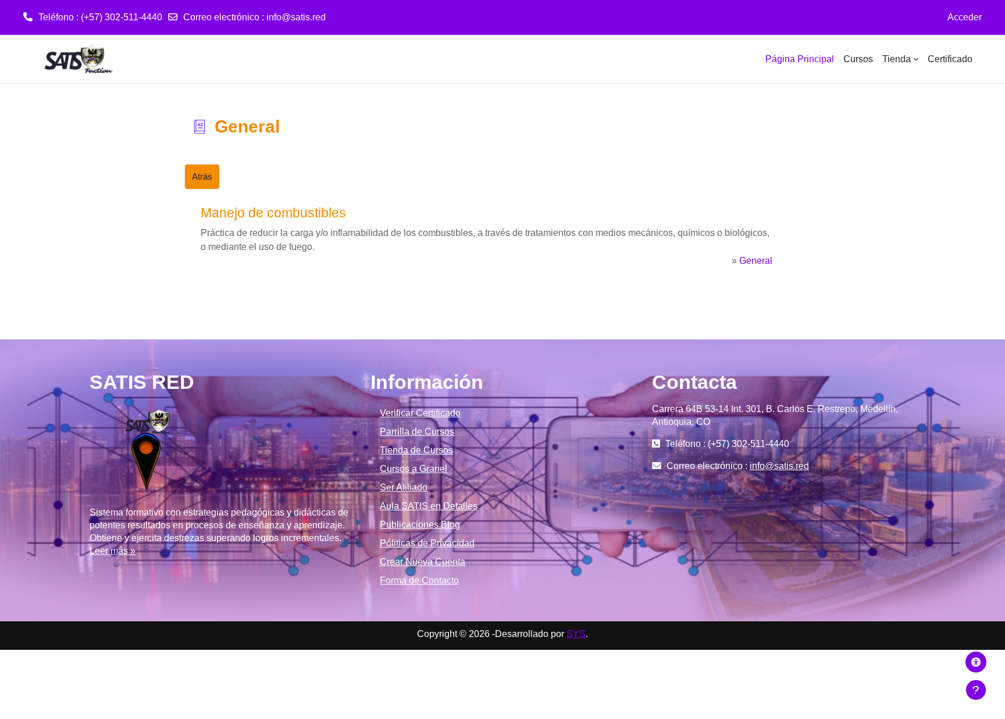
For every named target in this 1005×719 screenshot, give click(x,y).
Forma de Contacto (419, 580)
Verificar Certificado (420, 413)
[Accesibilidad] (975, 662)
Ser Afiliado (403, 487)
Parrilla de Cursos (417, 432)
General (755, 261)
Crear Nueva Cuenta (422, 562)
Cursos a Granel (413, 469)
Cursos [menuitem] (858, 59)
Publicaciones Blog (420, 525)
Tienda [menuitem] (896, 59)
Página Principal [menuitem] (799, 59)
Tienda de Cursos (416, 450)
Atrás (202, 176)
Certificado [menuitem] (950, 59)
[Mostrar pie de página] (975, 689)
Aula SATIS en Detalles (428, 506)
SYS (576, 634)
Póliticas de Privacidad (427, 543)
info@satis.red (296, 17)
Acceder (964, 17)
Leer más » (113, 551)
